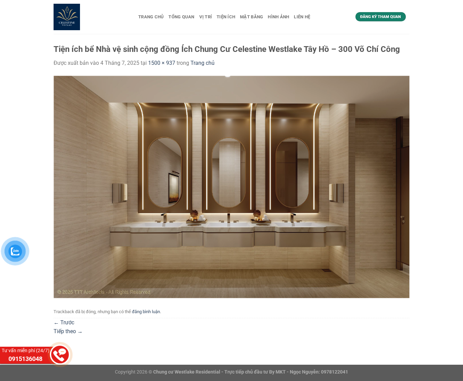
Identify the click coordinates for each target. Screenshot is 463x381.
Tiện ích (226, 16)
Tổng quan (181, 16)
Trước (64, 322)
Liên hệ (302, 16)
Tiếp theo (68, 331)
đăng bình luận (146, 311)
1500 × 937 (161, 63)
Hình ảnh (278, 16)
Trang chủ (151, 16)
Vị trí (205, 16)
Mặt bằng (251, 16)
